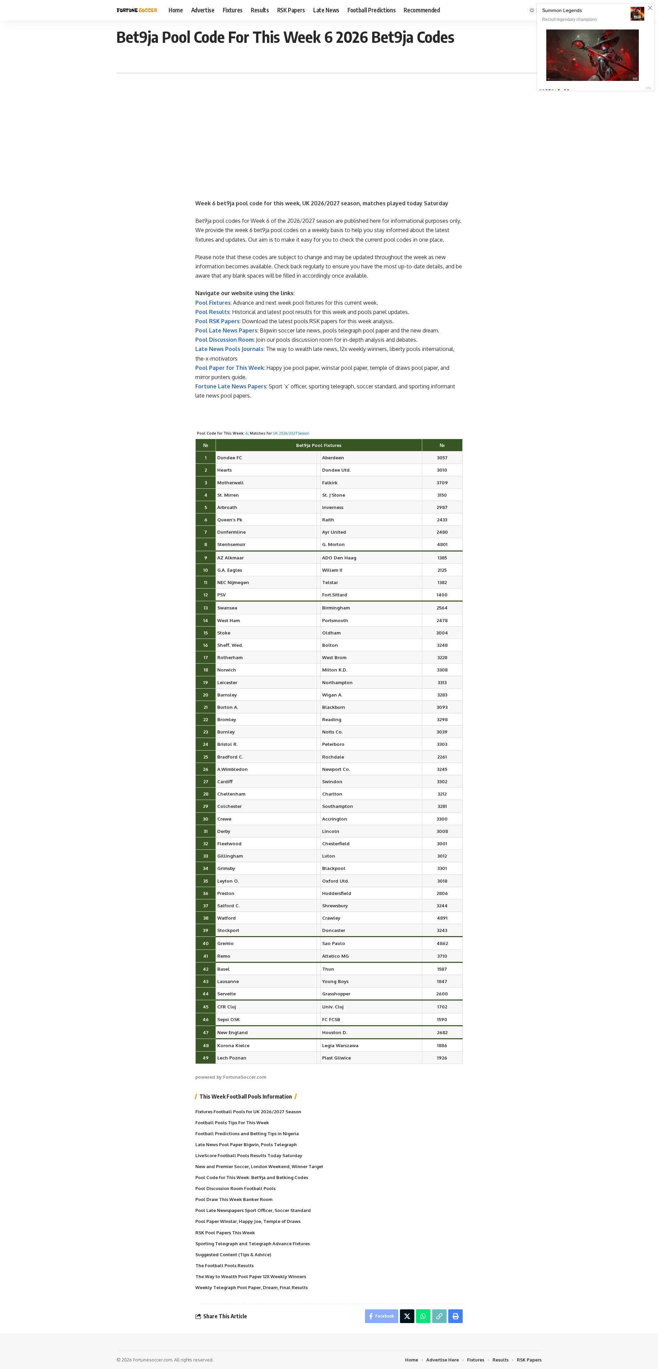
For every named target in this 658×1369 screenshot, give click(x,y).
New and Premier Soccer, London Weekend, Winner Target (259, 1166)
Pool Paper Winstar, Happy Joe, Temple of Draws (248, 1221)
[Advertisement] (329, 132)
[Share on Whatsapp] (423, 1316)
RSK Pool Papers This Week (225, 1232)
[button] (439, 1316)
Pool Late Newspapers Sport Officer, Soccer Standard (253, 1210)
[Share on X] (407, 1316)
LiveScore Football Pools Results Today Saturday (248, 1155)
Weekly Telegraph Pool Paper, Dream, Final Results (251, 1287)
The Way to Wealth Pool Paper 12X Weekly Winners (250, 1276)
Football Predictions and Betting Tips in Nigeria (247, 1133)
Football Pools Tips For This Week (232, 1122)
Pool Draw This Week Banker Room (233, 1199)
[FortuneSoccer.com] (137, 10)
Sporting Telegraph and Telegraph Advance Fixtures (252, 1243)
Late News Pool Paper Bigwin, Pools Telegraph (246, 1144)
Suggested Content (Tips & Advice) (233, 1254)
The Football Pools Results (224, 1265)
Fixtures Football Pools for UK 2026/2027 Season (248, 1111)
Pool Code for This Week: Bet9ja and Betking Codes (251, 1177)
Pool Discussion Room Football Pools (235, 1188)
